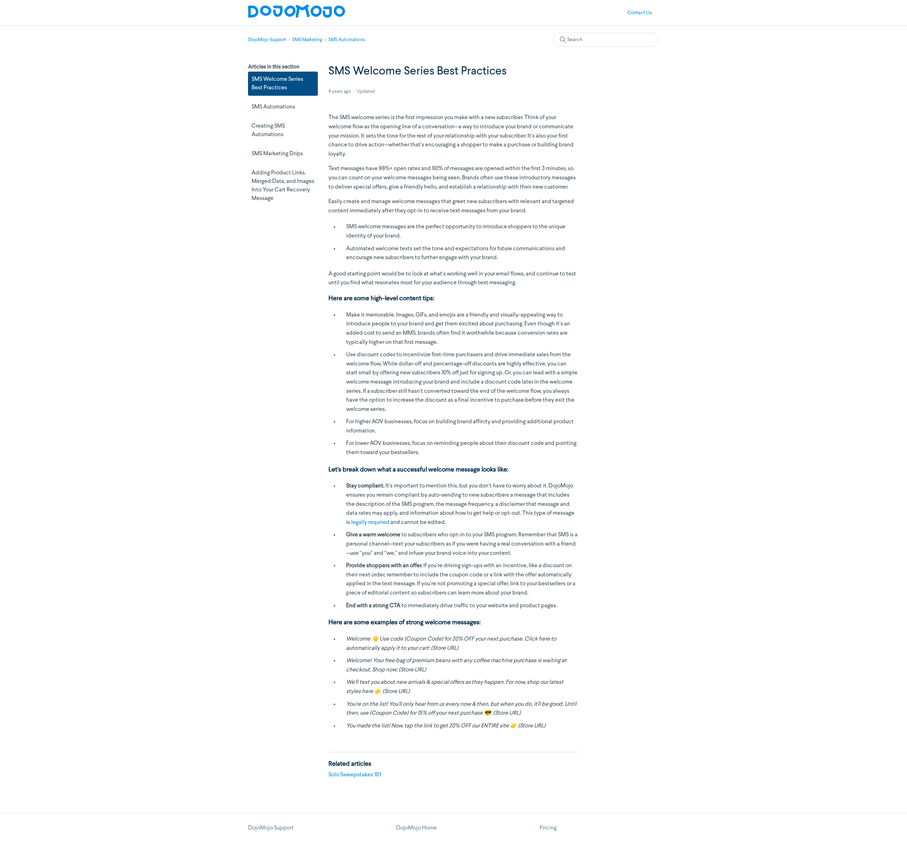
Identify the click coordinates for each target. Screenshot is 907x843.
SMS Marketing (307, 40)
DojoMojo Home (416, 828)
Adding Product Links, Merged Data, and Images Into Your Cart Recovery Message (283, 185)
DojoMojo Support (267, 40)
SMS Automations (346, 40)
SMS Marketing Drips (277, 154)
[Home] (296, 16)
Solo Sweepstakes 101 (354, 775)
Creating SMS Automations (268, 130)
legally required (370, 522)
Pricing (548, 828)
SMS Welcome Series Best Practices (277, 84)
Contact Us (639, 12)
